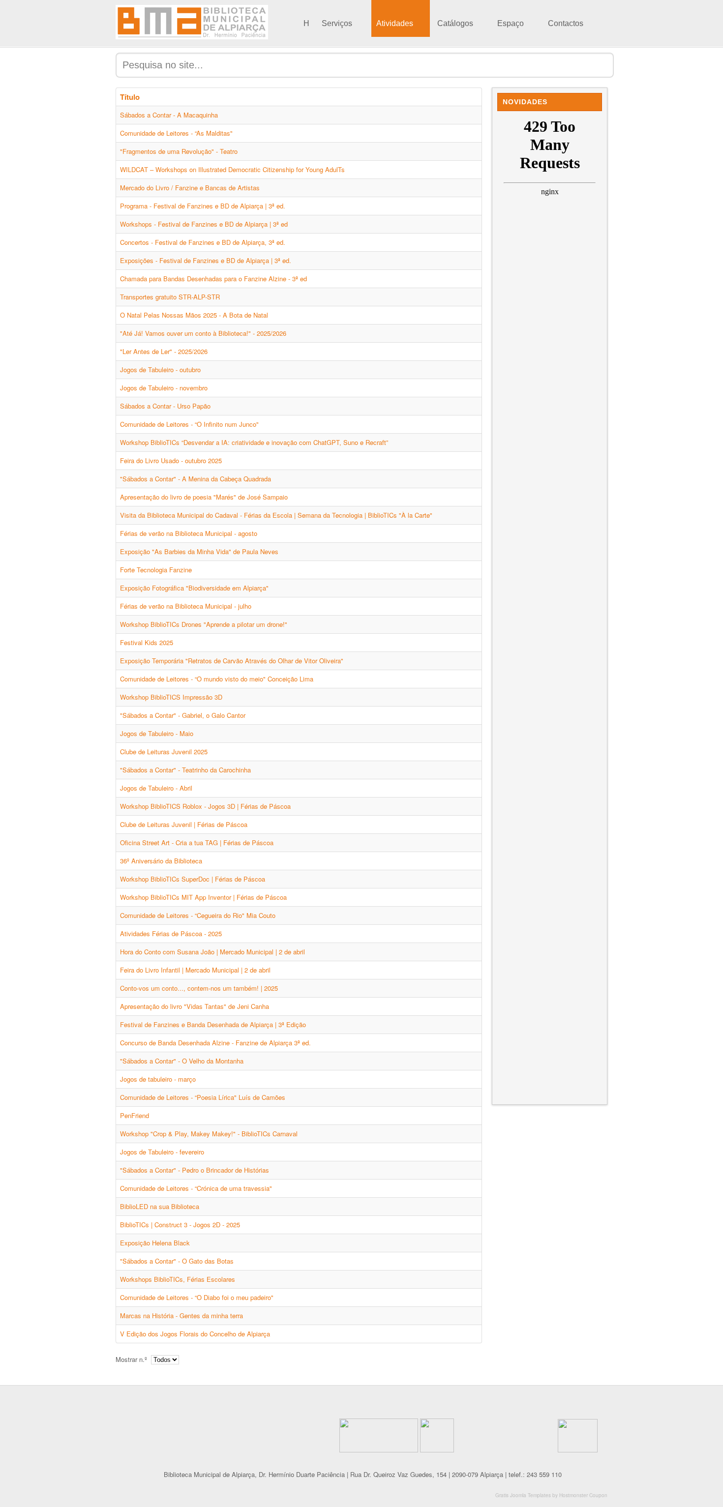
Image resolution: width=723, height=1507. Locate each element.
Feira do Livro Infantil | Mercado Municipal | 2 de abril (195, 970)
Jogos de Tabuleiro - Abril (156, 788)
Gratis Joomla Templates (523, 1495)
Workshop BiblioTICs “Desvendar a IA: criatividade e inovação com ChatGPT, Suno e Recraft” (254, 442)
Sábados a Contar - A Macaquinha (169, 114)
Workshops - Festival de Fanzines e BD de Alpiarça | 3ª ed (204, 224)
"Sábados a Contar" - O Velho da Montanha (181, 1060)
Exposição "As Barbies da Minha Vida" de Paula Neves (199, 551)
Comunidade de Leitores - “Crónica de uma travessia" (196, 1188)
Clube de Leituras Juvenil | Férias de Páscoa (183, 824)
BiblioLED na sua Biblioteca (159, 1206)
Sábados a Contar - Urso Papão (165, 406)
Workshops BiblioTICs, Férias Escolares (177, 1279)
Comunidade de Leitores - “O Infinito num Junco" (189, 424)
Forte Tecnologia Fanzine (156, 569)
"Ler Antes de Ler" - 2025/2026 (164, 351)
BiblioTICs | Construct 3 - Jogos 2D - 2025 (180, 1224)
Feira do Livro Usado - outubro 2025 (171, 460)
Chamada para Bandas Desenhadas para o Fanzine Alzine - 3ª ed (213, 278)
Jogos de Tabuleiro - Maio (156, 733)
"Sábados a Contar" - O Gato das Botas (177, 1261)
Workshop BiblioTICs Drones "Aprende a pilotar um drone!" (203, 624)
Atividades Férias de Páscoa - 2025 (171, 933)
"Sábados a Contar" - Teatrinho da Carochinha (185, 769)
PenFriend (134, 1115)
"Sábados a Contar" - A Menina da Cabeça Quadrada (195, 478)
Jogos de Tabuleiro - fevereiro (162, 1151)
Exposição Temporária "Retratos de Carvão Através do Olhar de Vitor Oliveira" (231, 660)
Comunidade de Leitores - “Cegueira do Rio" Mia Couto (197, 915)
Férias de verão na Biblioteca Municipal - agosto (188, 533)
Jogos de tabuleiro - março (158, 1079)
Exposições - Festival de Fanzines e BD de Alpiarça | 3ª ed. (205, 260)
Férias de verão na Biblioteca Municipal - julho (185, 606)
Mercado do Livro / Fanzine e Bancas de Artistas (190, 187)
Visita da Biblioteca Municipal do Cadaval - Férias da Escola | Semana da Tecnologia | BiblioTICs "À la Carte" (276, 515)
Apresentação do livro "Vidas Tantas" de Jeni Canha (194, 1006)
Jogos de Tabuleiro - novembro (164, 387)
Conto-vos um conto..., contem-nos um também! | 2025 (199, 988)
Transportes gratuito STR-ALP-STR (170, 296)
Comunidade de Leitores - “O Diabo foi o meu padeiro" (196, 1297)
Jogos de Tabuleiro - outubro (160, 369)
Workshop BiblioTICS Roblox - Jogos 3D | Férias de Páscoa (205, 806)
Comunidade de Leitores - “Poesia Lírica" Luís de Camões (202, 1097)
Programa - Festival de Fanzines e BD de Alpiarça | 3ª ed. (202, 205)
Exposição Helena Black (155, 1242)
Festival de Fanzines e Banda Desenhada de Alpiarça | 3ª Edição (213, 1024)
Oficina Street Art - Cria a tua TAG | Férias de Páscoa (196, 842)
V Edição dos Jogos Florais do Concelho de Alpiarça (195, 1333)
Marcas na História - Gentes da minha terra (181, 1315)
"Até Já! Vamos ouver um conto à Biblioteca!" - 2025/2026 (203, 333)
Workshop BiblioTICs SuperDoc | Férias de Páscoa (192, 879)
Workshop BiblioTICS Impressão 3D (171, 697)
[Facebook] (279, 1398)
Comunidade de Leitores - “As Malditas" (176, 133)
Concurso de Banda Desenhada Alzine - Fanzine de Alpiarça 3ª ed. (215, 1042)
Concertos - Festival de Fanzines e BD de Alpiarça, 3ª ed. (202, 242)
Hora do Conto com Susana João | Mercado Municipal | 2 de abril (212, 951)
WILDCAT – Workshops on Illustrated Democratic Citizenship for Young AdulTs (232, 169)
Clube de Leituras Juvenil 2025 (164, 751)
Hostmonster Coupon (583, 1495)
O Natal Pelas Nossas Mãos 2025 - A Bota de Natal (194, 315)
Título (130, 96)
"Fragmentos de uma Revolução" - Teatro (179, 151)
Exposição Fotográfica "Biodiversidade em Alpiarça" (194, 587)
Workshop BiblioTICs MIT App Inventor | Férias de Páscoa (203, 897)
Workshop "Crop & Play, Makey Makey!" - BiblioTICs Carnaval (209, 1133)
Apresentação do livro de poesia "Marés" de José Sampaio (204, 497)
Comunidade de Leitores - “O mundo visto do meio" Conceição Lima (216, 678)
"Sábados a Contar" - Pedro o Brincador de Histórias (194, 1170)
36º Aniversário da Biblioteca (161, 860)
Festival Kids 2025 (146, 642)
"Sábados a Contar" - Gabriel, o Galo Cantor (182, 715)
